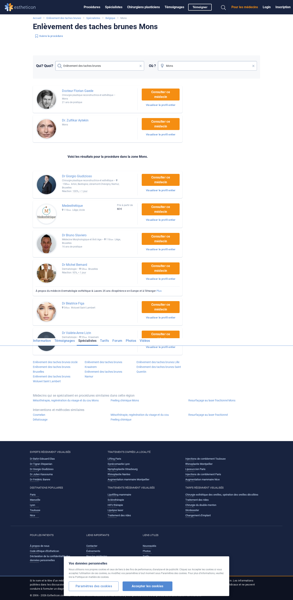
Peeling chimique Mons (125, 400)
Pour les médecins (244, 7)
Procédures (92, 7)
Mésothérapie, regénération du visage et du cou (140, 414)
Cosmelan (39, 414)
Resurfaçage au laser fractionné (208, 414)
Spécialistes (113, 7)
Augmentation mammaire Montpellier (128, 479)
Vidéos (145, 341)
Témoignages (174, 7)
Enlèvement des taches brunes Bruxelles (51, 369)
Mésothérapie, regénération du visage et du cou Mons (66, 400)
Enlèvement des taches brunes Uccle (55, 362)
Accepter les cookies (147, 586)
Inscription (283, 7)
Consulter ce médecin (160, 94)
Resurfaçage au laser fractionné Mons (211, 400)
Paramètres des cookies (94, 586)
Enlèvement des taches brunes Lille (158, 362)
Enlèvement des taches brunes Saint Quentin (159, 369)
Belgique (110, 18)
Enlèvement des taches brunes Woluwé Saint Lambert (51, 379)
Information (42, 341)
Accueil (37, 18)
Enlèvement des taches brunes (63, 18)
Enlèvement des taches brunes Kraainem (103, 364)
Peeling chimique (121, 419)
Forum (117, 341)
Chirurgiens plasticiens (143, 7)
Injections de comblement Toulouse (205, 458)
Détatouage (40, 419)
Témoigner (200, 7)
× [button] (140, 65)
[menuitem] (92, 7)
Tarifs (104, 341)
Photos (131, 341)
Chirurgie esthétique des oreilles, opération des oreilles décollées (221, 494)
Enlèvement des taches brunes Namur (103, 374)
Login (267, 7)
